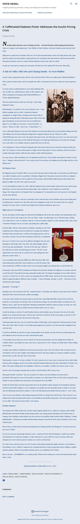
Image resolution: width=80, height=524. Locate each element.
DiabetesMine (25, 474)
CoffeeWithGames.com (9, 137)
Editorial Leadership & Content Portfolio (17, 13)
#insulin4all (13, 474)
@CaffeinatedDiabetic (31, 95)
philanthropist (7, 413)
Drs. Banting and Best (44, 426)
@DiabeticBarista (13, 97)
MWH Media (10, 4)
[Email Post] (3, 481)
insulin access (38, 474)
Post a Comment (8, 496)
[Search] (71, 3)
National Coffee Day (69, 147)
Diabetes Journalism (44, 13)
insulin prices (8, 477)
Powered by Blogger (41, 511)
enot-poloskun (45, 515)
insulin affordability (53, 474)
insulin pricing (21, 477)
